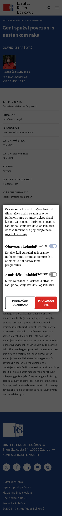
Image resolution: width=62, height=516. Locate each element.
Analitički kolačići (21, 274)
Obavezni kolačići (20, 246)
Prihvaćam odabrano (20, 303)
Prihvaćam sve (46, 303)
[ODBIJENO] (53, 279)
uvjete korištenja (16, 234)
